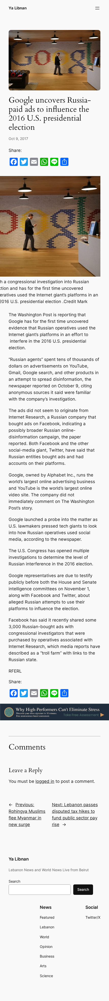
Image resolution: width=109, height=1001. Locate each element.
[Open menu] (97, 8)
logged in (44, 781)
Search (14, 881)
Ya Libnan (18, 8)
